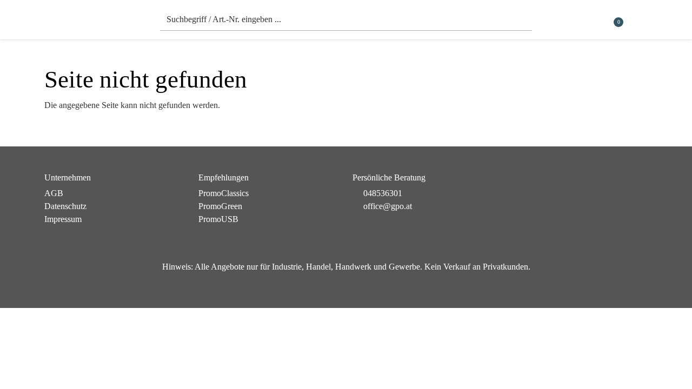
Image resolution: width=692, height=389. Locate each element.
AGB (53, 193)
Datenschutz (65, 206)
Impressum (63, 219)
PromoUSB (218, 219)
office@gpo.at (387, 206)
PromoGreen (220, 206)
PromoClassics (223, 193)
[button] (641, 22)
